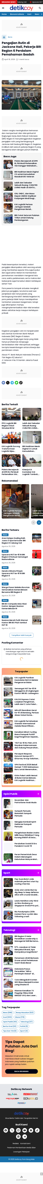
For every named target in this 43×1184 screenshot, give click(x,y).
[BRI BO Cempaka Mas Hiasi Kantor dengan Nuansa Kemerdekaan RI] (36, 603)
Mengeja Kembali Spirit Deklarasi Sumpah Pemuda (25, 824)
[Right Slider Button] (40, 14)
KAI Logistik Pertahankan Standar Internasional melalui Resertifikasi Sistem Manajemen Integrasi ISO (26, 723)
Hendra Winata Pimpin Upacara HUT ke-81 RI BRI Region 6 (13, 573)
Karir (29, 14)
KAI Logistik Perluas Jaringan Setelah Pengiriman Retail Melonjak (23, 206)
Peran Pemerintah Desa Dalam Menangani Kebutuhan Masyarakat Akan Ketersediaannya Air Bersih (27, 856)
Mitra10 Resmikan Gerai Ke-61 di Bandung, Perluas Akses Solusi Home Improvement (27, 712)
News (37, 14)
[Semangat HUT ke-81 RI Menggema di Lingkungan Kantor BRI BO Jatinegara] (8, 692)
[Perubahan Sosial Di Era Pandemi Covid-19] (8, 847)
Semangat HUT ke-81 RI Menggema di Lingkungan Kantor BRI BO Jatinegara (27, 691)
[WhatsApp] (16, 382)
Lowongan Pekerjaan (21, 1152)
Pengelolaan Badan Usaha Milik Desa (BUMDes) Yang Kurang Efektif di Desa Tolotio (27, 835)
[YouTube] (24, 1130)
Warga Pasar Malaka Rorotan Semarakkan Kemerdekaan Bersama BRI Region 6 (16, 589)
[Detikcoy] (21, 8)
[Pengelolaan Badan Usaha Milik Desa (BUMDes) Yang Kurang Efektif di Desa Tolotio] (8, 836)
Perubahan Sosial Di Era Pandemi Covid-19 (26, 845)
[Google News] (31, 1130)
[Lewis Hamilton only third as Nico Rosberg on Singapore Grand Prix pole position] (8, 904)
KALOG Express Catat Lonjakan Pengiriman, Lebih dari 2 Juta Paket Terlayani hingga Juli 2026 (27, 701)
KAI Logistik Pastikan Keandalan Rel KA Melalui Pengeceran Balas (26, 680)
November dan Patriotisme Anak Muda (25, 801)
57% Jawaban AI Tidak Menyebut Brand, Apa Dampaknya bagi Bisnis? (26, 949)
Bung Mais (30, 1159)
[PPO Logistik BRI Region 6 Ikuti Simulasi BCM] (11, 414)
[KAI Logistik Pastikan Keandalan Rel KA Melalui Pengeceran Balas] (8, 681)
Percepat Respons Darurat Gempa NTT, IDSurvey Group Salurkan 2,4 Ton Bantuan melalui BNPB (26, 756)
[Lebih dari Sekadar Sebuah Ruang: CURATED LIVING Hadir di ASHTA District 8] (8, 186)
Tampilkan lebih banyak (21, 635)
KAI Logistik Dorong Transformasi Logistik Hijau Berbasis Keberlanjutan (11, 448)
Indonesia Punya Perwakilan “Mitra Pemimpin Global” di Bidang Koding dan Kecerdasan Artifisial (24, 971)
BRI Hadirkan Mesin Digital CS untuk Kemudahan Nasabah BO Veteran (26, 174)
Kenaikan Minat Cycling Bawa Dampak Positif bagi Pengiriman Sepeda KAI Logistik (26, 734)
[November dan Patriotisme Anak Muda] (8, 803)
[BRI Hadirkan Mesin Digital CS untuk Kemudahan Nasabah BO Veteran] (8, 175)
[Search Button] (40, 8)
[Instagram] (18, 1130)
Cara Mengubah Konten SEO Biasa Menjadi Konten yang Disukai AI (27, 982)
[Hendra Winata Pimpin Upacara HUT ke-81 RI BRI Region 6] (36, 570)
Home (4, 14)
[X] (8, 382)
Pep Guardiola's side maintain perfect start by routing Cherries (27, 881)
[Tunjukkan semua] (38, 793)
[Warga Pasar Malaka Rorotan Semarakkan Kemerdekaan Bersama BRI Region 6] (36, 587)
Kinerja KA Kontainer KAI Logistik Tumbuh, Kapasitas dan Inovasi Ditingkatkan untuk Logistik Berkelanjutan (31, 472)
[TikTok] (37, 1130)
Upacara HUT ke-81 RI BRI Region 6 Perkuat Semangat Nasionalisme (15, 557)
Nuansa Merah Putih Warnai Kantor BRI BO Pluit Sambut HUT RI (15, 622)
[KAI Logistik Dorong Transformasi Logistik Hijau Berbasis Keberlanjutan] (11, 437)
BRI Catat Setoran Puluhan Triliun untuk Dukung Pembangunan (26, 217)
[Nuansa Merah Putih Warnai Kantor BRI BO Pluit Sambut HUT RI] (36, 620)
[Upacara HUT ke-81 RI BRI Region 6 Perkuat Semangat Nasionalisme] (36, 554)
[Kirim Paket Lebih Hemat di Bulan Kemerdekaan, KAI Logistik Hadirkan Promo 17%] (8, 779)
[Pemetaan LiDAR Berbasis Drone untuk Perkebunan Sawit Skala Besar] (8, 961)
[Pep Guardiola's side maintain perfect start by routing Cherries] (8, 882)
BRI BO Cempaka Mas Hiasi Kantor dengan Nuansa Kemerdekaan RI (14, 606)
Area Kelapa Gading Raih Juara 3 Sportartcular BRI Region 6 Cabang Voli (14, 540)
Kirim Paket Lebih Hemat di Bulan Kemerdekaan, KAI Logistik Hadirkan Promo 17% (26, 778)
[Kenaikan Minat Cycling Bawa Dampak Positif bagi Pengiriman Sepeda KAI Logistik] (8, 735)
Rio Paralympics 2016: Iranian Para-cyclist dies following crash (26, 914)
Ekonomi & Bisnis (17, 14)
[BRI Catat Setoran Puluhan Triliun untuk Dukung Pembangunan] (8, 218)
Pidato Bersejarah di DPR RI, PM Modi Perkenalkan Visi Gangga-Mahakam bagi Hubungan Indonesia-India (26, 163)
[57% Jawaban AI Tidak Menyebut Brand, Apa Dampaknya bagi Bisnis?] (8, 950)
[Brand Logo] (12, 1094)
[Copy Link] (21, 382)
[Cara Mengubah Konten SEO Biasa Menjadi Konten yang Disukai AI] (8, 983)
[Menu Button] (3, 8)
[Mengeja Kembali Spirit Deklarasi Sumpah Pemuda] (8, 825)
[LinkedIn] (18, 1136)
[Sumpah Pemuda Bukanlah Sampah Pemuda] (8, 814)
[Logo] (21, 1113)
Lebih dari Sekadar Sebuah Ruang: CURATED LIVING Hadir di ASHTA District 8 (25, 185)
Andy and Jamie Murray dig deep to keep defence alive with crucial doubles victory (27, 892)
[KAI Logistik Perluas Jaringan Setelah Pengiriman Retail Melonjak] (8, 208)
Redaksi (16, 1143)
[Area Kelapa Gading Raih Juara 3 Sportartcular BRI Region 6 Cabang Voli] (36, 538)
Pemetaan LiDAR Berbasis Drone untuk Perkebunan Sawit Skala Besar (27, 960)
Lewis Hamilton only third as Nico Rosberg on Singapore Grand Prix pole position (27, 903)
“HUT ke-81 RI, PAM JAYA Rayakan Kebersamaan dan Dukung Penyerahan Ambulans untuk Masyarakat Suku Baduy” (26, 745)
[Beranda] (4, 37)
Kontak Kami (25, 1143)
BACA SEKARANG (21, 1071)
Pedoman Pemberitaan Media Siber (21, 1147)
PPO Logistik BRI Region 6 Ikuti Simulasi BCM (9, 425)
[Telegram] (12, 382)
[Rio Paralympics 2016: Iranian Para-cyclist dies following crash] (8, 915)
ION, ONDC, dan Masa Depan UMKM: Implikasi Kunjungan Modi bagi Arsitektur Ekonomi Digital (26, 196)
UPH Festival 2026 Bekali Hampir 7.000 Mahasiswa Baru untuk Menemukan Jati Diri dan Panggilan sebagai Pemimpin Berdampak (26, 767)
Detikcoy (18, 1159)
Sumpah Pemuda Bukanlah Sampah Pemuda (23, 813)
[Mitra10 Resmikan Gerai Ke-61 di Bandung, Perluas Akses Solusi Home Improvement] (8, 713)
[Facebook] (3, 382)
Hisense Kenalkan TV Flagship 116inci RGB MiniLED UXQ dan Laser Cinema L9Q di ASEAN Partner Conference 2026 (27, 993)
